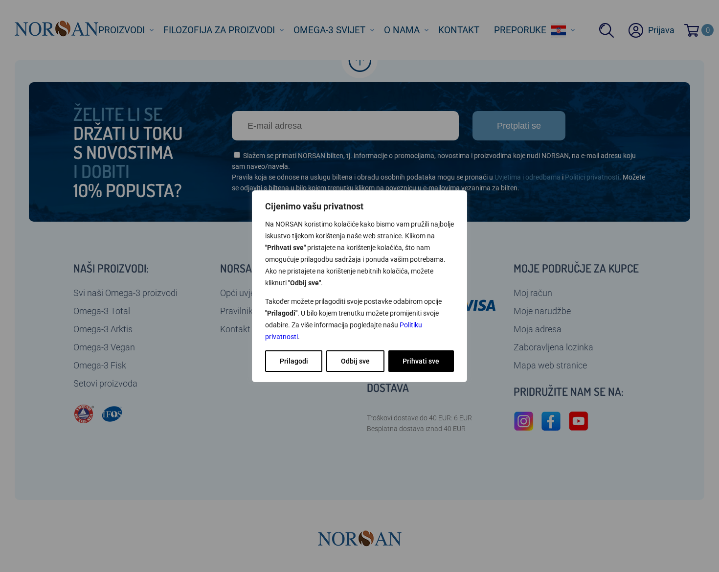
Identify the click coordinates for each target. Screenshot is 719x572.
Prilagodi (294, 361)
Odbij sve (355, 361)
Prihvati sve (421, 361)
